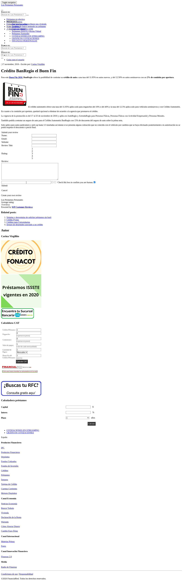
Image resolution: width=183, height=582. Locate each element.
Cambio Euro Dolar (9, 531)
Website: (5, 142)
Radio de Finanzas (9, 567)
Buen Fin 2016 (15, 77)
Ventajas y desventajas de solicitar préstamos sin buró (28, 217)
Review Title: (7, 145)
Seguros (4, 479)
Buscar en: (5, 12)
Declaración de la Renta (11, 517)
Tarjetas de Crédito (9, 484)
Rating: (4, 153)
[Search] (27, 15)
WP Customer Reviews (22, 207)
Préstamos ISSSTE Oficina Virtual (26, 31)
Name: (4, 135)
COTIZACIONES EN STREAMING (28, 36)
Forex (3, 546)
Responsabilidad (26, 574)
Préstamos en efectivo (15, 19)
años (93, 418)
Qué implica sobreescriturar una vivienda (29, 24)
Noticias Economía (9, 504)
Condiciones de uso (9, 574)
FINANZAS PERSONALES (24, 41)
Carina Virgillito (38, 64)
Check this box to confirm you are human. (74, 182)
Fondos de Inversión (9, 466)
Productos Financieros (10, 452)
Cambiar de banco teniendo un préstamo (29, 26)
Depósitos (5, 457)
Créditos (4, 470)
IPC (2, 448)
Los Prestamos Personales (12, 5)
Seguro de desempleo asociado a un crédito (24, 224)
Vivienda (5, 513)
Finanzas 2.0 (6, 557)
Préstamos (5, 475)
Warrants (5, 522)
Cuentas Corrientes (9, 489)
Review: (5, 161)
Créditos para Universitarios (18, 222)
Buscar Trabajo (7, 508)
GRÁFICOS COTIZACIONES (25, 38)
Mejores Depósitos (9, 493)
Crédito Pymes (12, 220)
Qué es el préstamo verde (22, 29)
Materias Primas (8, 541)
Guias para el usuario (15, 60)
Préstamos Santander (20, 33)
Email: (4, 139)
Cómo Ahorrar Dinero (10, 526)
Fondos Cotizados (8, 461)
